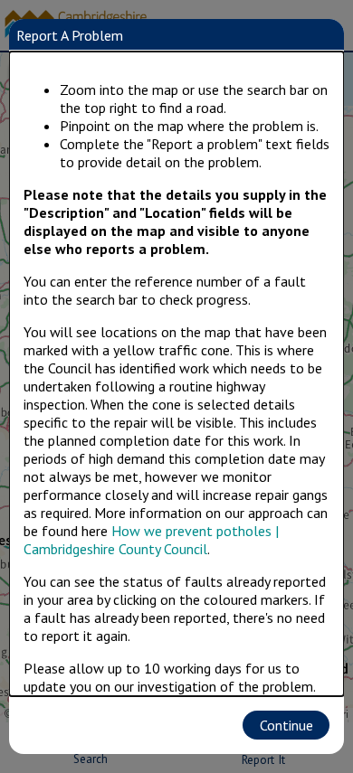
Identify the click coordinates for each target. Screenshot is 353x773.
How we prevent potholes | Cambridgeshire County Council (151, 540)
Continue (286, 725)
